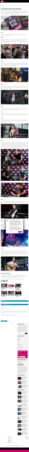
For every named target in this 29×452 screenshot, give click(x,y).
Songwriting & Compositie (21, 347)
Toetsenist (19, 340)
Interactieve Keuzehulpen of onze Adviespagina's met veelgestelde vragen (22, 370)
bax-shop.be (9, 441)
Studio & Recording (20, 344)
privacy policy (18, 229)
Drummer (19, 339)
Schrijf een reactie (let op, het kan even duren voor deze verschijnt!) (9, 314)
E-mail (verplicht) (6, 308)
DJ (18, 343)
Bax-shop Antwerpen (20, 361)
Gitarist (19, 337)
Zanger (19, 341)
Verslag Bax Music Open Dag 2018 (11, 9)
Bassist (19, 338)
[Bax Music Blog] (2, 2)
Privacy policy (20, 445)
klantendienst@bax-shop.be (9, 442)
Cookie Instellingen (12, 231)
